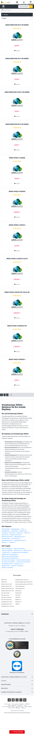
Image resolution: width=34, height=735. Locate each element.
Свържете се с (20, 705)
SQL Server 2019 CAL (6, 599)
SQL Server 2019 (16, 538)
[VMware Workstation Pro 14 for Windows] (17, 137)
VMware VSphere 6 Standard (17, 158)
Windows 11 (5, 542)
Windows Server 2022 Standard (9, 554)
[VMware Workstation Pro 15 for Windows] (17, 71)
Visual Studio (14, 531)
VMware (17, 604)
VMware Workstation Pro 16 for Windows (17, 25)
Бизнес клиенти (8, 704)
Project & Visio (23, 531)
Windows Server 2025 (15, 534)
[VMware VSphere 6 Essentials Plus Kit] (17, 271)
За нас (25, 705)
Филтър (6, 14)
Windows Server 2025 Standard (20, 552)
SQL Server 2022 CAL (6, 597)
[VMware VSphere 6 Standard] (17, 170)
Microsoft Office (6, 529)
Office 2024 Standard (7, 548)
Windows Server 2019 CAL (7, 590)
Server (22, 529)
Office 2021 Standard (19, 548)
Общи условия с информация (14, 707)
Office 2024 (12, 532)
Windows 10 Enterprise (7, 567)
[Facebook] (9, 699)
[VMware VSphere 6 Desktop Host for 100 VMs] (17, 305)
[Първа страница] (1, 395)
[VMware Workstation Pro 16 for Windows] (17, 37)
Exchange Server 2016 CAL (22, 579)
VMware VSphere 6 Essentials (17, 225)
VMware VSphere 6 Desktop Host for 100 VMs (17, 292)
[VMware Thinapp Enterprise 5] (17, 372)
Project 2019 (18, 593)
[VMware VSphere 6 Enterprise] (17, 204)
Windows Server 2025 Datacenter (10, 556)
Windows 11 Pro (18, 563)
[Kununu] (20, 699)
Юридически (21, 704)
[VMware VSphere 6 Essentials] (17, 237)
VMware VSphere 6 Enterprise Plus (17, 326)
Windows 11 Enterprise (17, 565)
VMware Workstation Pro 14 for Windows (17, 124)
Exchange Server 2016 (19, 540)
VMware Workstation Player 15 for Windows (17, 92)
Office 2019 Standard (7, 550)
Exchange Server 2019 (7, 540)
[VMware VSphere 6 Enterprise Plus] (17, 338)
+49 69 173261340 (17, 629)
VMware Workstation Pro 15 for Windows (17, 58)
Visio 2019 (17, 597)
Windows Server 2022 (7, 536)
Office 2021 (19, 532)
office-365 (27, 704)
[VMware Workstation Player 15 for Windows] (17, 103)
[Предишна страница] (4, 395)
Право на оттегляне (19, 706)
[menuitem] (30, 3)
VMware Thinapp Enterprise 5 (17, 359)
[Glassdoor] (17, 699)
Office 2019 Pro (6, 552)
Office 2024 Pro (18, 550)
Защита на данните (28, 706)
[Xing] (13, 699)
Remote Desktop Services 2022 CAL (24, 582)
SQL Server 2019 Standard (8, 562)
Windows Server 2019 (19, 536)
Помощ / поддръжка (12, 705)
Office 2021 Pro (27, 550)
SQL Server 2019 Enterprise (23, 562)
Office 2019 (27, 532)
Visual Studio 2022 (20, 586)
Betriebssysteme (15, 529)
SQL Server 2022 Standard (8, 560)
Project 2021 (18, 590)
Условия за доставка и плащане (8, 706)
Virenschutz (5, 532)
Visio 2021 (17, 595)
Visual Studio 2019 (20, 588)
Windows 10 (13, 542)
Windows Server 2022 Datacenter (10, 558)
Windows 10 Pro (6, 565)
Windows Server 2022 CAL (7, 588)
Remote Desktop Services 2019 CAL (24, 584)
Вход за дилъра (15, 704)
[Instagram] (24, 699)
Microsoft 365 (5, 534)
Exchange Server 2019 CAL (7, 606)
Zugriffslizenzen (6, 531)
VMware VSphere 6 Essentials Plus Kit (17, 259)
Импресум (23, 707)
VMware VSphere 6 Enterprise (17, 191)
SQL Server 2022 (6, 538)
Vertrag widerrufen (18, 732)
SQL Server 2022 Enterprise (23, 560)
